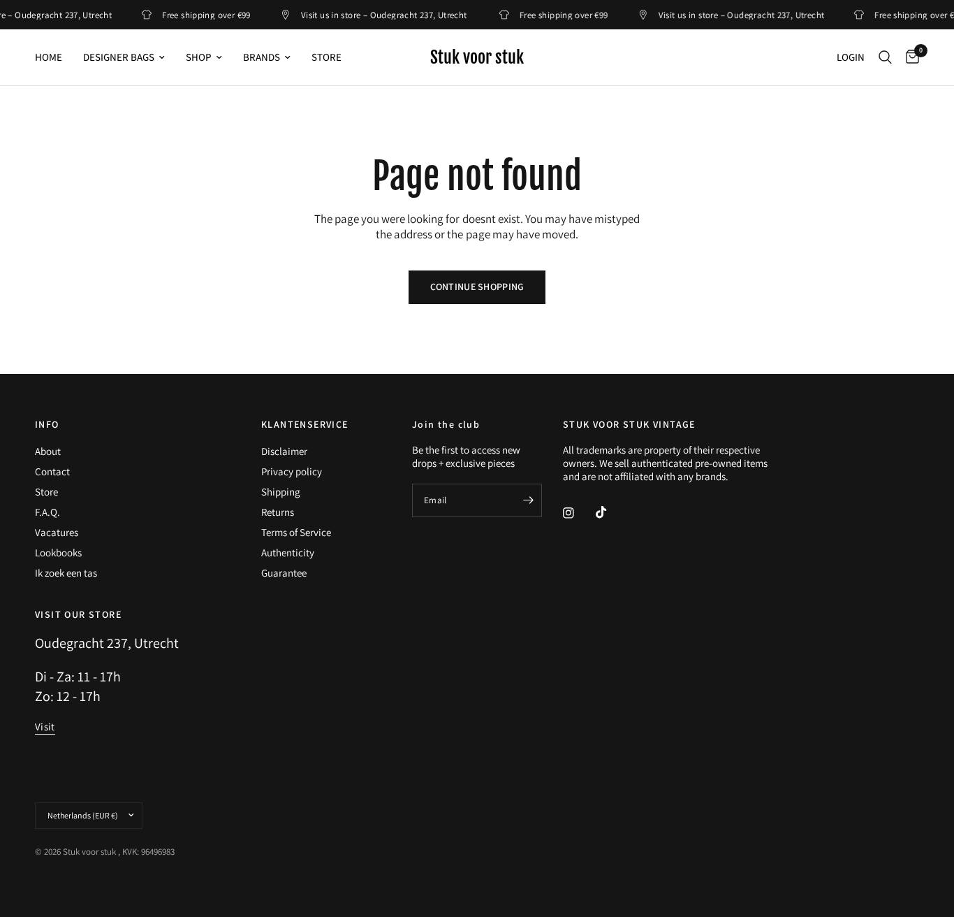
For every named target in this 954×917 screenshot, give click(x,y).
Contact (52, 471)
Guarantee (284, 572)
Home (48, 57)
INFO (47, 424)
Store (326, 57)
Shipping (280, 491)
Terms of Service (296, 532)
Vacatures (56, 532)
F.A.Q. (47, 512)
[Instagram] (578, 513)
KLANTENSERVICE (304, 424)
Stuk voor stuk (477, 57)
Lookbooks (58, 552)
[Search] (885, 57)
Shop (199, 57)
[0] (909, 57)
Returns (277, 512)
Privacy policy (291, 471)
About (48, 451)
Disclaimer (284, 451)
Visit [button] (45, 726)
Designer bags (118, 57)
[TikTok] (611, 512)
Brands (261, 57)
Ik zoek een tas (66, 572)
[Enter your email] (528, 500)
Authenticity (287, 552)
